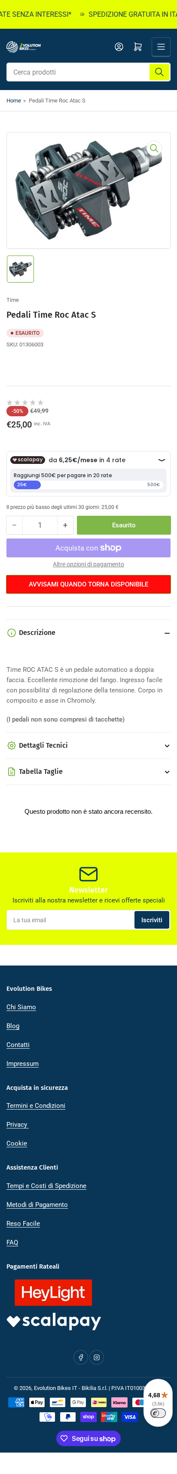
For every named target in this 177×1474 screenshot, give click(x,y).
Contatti (18, 1045)
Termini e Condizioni (35, 1106)
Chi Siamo (21, 1007)
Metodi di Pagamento (37, 1205)
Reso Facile (23, 1223)
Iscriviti (151, 920)
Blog (12, 1026)
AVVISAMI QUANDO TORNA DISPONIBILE (88, 584)
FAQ (12, 1242)
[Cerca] (159, 72)
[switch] (158, 1413)
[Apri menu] (161, 46)
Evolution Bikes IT (55, 1388)
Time (12, 300)
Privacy (17, 1124)
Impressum (22, 1064)
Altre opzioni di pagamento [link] (88, 564)
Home (13, 100)
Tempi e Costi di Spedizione (46, 1186)
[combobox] (88, 72)
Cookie (16, 1143)
